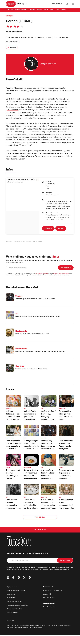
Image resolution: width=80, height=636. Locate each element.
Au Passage (61, 99)
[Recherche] (67, 4)
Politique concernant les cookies (17, 605)
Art (58, 10)
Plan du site (10, 621)
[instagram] (8, 577)
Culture (39, 10)
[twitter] (24, 577)
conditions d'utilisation (41, 273)
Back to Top (42, 530)
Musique (63, 10)
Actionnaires (11, 594)
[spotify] (30, 577)
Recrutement (11, 598)
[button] (37, 179)
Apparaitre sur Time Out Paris (52, 590)
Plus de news (40, 517)
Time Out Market (48, 598)
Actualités (10, 10)
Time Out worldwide (49, 607)
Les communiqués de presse (16, 590)
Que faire (32, 10)
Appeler (60, 228)
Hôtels (52, 10)
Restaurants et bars (21, 10)
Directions (48, 228)
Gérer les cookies (12, 613)
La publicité (47, 594)
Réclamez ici (37, 241)
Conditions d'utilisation (14, 609)
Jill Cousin (52, 64)
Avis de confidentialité (14, 601)
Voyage (46, 10)
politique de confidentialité (61, 273)
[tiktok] (13, 577)
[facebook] (19, 577)
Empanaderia (12, 110)
